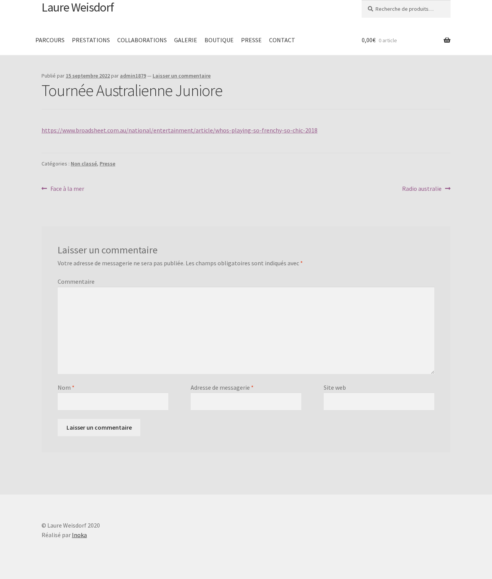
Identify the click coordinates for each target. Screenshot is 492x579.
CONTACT (282, 40)
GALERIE (185, 40)
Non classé (84, 163)
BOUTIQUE (219, 40)
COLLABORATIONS (142, 40)
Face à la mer (67, 189)
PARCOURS (50, 40)
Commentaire (76, 281)
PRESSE (251, 40)
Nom (66, 387)
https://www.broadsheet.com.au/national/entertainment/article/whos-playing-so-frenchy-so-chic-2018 (179, 130)
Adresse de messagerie (222, 387)
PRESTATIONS (91, 40)
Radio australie (422, 189)
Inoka (79, 535)
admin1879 (133, 75)
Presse (107, 163)
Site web (335, 387)
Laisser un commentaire (182, 75)
